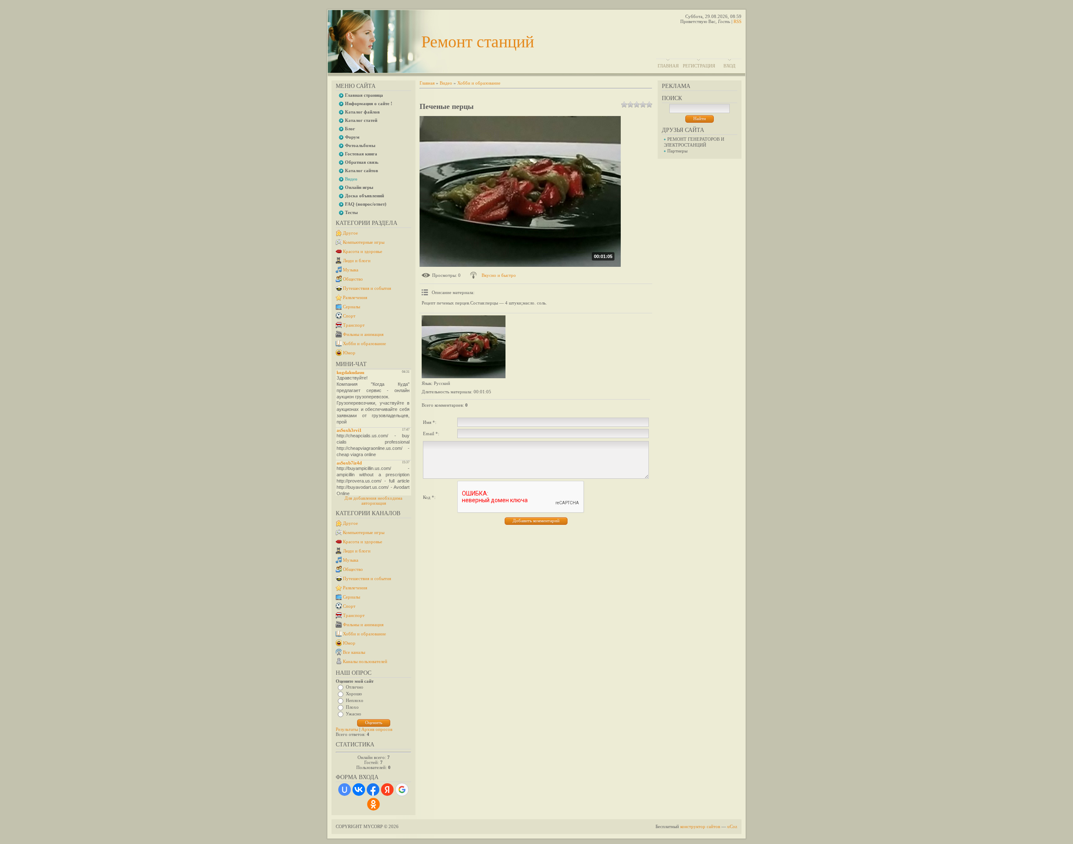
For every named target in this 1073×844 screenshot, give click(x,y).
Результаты (347, 729)
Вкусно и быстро (499, 275)
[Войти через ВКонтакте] (358, 789)
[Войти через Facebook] (373, 789)
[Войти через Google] (402, 789)
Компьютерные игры (363, 242)
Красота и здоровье (362, 251)
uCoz (732, 826)
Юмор (349, 352)
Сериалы (351, 306)
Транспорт (354, 325)
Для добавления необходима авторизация (373, 501)
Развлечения (355, 297)
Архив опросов (376, 729)
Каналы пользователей (365, 661)
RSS (737, 21)
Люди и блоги (357, 260)
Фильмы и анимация (363, 334)
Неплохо (354, 700)
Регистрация (699, 65)
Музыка (350, 269)
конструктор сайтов (700, 826)
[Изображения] (463, 346)
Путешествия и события (367, 288)
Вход (729, 65)
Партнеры (677, 150)
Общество (353, 278)
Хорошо (354, 693)
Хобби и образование (364, 343)
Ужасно (353, 713)
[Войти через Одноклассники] (373, 804)
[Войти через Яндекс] (387, 789)
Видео (446, 82)
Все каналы (354, 652)
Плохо (352, 707)
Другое (350, 232)
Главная (668, 65)
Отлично (354, 686)
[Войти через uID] (344, 789)
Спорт (349, 315)
